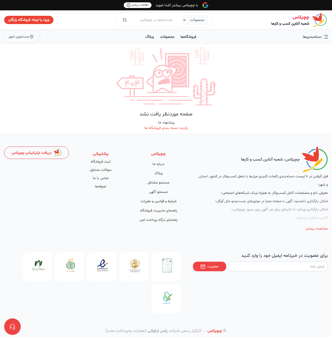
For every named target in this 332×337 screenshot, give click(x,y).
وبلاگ (150, 36)
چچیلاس (301, 17)
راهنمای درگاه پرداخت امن (158, 219)
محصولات (167, 36)
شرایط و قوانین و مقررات (159, 201)
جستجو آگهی (158, 191)
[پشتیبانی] (12, 326)
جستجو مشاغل (159, 182)
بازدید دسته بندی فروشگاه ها (166, 128)
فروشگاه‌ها (188, 36)
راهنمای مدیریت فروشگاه (158, 210)
